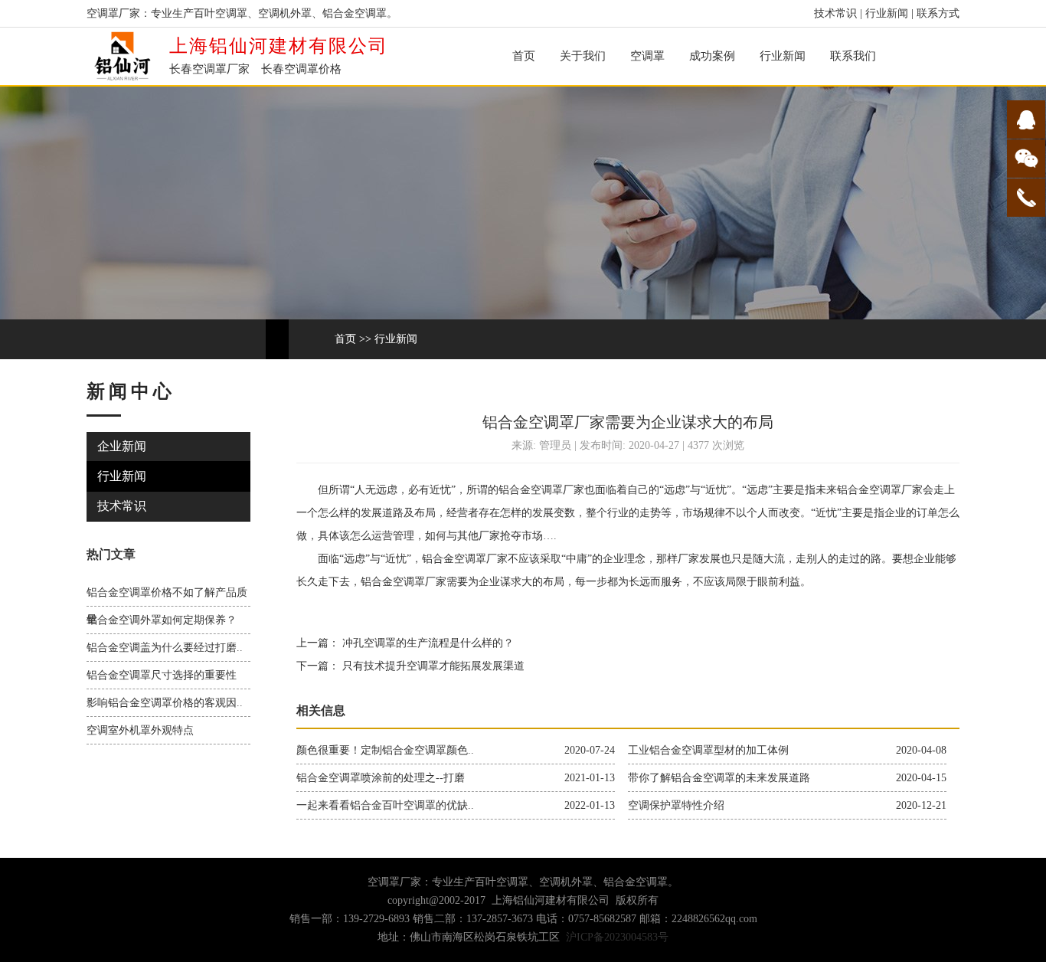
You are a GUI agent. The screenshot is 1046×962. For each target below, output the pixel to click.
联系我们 (853, 56)
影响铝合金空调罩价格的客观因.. (165, 702)
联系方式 (938, 13)
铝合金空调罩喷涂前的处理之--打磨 (380, 778)
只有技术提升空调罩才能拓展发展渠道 (432, 666)
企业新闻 (121, 446)
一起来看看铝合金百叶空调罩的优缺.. (385, 805)
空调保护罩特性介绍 (676, 805)
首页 (523, 56)
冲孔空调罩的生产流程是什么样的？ (426, 643)
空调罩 (647, 56)
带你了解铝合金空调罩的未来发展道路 (719, 778)
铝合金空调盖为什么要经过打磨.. (165, 647)
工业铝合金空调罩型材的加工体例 (708, 750)
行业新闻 (886, 13)
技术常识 (835, 13)
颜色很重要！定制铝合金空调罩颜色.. (385, 750)
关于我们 (583, 56)
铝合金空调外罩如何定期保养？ (162, 620)
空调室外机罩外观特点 (140, 730)
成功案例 (712, 56)
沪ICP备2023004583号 (617, 937)
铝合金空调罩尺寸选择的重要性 (162, 675)
